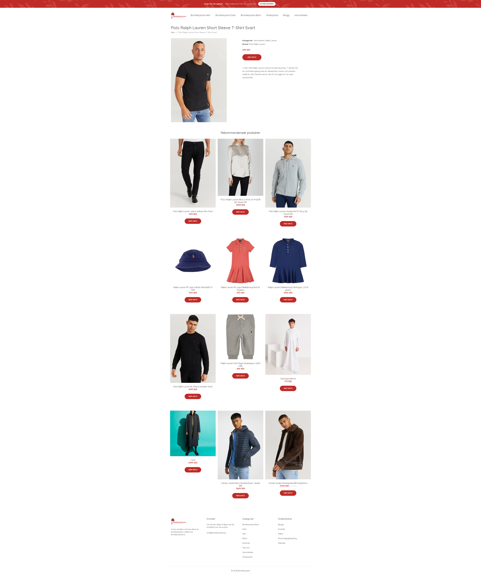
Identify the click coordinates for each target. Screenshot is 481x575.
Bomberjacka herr (200, 15)
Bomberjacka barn (251, 15)
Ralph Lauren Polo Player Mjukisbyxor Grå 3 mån (240, 364)
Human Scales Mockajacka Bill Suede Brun (288, 483)
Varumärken (301, 15)
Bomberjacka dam (225, 15)
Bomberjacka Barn (250, 524)
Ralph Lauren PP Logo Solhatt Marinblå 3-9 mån (192, 288)
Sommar (246, 543)
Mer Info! (252, 57)
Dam (244, 529)
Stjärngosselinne (288, 378)
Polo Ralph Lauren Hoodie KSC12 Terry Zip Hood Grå (288, 212)
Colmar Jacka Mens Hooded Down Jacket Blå (240, 484)
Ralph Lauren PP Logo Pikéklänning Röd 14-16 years (240, 288)
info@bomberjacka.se (216, 533)
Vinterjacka (272, 15)
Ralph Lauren (271, 40)
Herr (244, 534)
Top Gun (246, 547)
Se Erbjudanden (267, 4)
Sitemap (281, 543)
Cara (193, 460)
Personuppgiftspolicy (287, 538)
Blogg (286, 15)
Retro (244, 538)
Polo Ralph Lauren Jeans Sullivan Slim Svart (193, 211)
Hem (173, 32)
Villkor (280, 534)
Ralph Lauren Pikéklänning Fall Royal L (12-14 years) (288, 288)
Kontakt (281, 529)
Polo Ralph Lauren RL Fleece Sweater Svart (193, 386)
